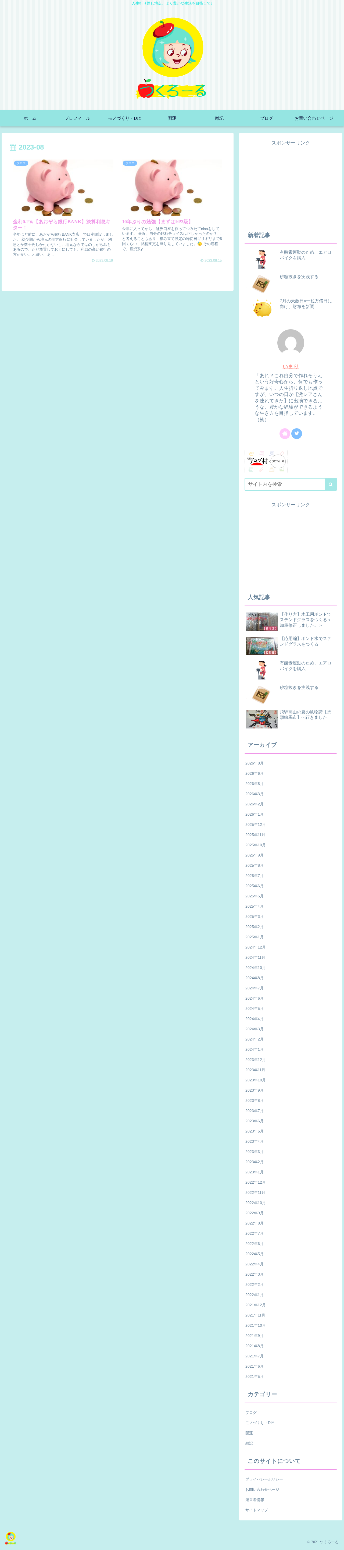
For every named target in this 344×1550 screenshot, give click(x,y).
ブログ (251, 1412)
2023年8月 (254, 1100)
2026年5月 (254, 783)
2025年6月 (254, 886)
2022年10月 (255, 1203)
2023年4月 (254, 1141)
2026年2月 (254, 804)
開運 (249, 1433)
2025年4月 (254, 906)
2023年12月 (255, 1059)
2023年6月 (254, 1121)
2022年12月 (255, 1182)
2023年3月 (254, 1151)
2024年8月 (254, 978)
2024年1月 (254, 1049)
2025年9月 (254, 855)
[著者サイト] (285, 433)
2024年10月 (255, 967)
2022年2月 (254, 1284)
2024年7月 (254, 988)
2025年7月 (254, 875)
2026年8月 (254, 763)
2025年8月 (254, 865)
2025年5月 (254, 896)
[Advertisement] (291, 184)
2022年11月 (255, 1192)
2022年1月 (254, 1295)
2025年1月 (254, 937)
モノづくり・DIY (259, 1423)
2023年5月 (254, 1131)
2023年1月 (254, 1172)
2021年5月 (254, 1376)
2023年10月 (255, 1080)
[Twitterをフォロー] (296, 433)
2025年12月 (255, 824)
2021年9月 (254, 1335)
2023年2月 (254, 1162)
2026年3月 (254, 794)
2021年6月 (254, 1366)
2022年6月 (254, 1243)
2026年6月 (254, 773)
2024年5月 (254, 1008)
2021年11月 (255, 1315)
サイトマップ (256, 1510)
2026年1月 (254, 814)
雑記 (249, 1443)
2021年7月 (254, 1356)
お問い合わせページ (262, 1489)
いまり (291, 366)
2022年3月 (254, 1274)
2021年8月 (254, 1346)
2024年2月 (254, 1039)
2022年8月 (254, 1223)
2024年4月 (254, 1019)
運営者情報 (254, 1500)
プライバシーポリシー (264, 1479)
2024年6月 (254, 998)
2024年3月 (254, 1029)
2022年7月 (254, 1233)
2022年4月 (254, 1264)
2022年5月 (254, 1254)
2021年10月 (255, 1325)
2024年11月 (255, 957)
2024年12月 (255, 947)
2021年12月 (255, 1305)
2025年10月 (255, 845)
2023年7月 (254, 1111)
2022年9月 (254, 1213)
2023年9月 (254, 1090)
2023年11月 (255, 1070)
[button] (331, 484)
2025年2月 (254, 927)
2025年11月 (255, 835)
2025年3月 (254, 916)
